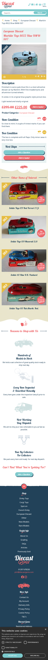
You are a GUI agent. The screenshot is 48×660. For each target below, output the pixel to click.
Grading (24, 540)
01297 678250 (24, 569)
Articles (24, 547)
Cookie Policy (24, 613)
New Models (24, 522)
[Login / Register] (36, 4)
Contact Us (24, 597)
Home (7, 20)
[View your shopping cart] (40, 4)
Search (40, 13)
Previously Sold (24, 551)
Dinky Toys (24, 498)
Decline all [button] (34, 656)
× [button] (45, 629)
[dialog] (24, 643)
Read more (9, 639)
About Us (24, 536)
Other (24, 518)
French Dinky (24, 510)
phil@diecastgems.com (24, 572)
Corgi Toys (24, 502)
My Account (24, 601)
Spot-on (24, 506)
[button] (24, 651)
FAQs (24, 544)
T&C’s (24, 616)
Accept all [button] (12, 656)
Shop (15, 20)
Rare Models (24, 525)
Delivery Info (24, 605)
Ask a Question (24, 152)
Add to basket (38, 107)
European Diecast (28, 20)
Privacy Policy (24, 609)
